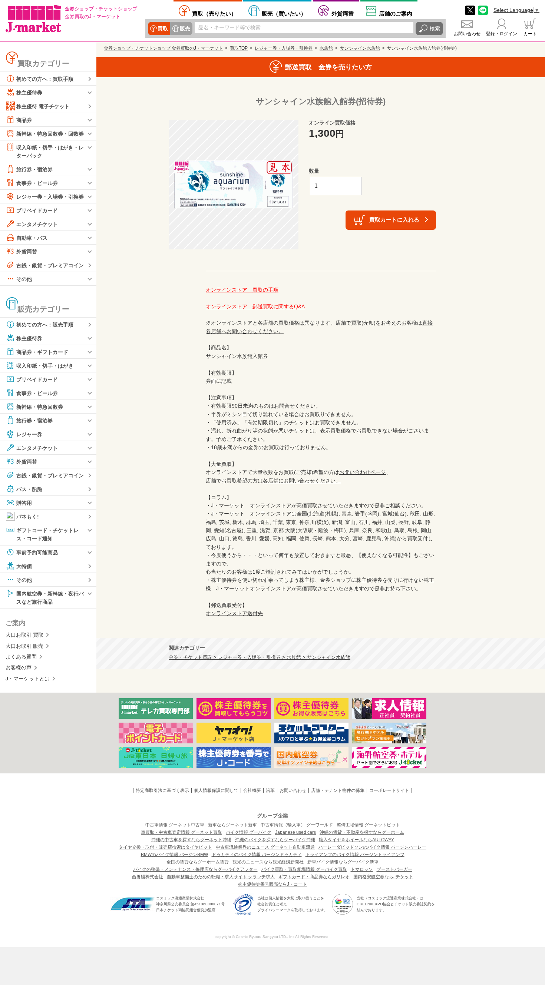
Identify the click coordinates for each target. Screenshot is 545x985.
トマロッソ (362, 869)
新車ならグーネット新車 (232, 825)
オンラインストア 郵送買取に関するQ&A (255, 306)
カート (530, 33)
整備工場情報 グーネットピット (368, 825)
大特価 (24, 566)
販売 (185, 28)
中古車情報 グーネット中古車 (174, 825)
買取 (163, 28)
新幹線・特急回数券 (39, 407)
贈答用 (24, 503)
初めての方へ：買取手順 (44, 79)
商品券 (24, 120)
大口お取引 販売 (24, 646)
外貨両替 (342, 13)
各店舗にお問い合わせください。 (302, 481)
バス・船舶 (29, 489)
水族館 (326, 48)
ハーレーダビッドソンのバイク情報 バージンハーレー (372, 847)
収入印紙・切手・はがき (44, 366)
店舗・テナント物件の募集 (337, 790)
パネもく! (27, 517)
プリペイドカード (37, 210)
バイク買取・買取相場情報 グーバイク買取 (304, 869)
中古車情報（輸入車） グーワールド (297, 825)
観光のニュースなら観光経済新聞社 (268, 862)
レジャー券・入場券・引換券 (50, 197)
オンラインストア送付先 (234, 613)
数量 (314, 171)
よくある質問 (21, 657)
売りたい (214, 13)
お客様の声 (19, 667)
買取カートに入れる (394, 219)
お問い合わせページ (362, 472)
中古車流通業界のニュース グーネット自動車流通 (265, 847)
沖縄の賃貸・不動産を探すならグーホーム (362, 832)
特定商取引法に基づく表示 (162, 790)
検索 (435, 28)
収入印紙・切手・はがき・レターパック (50, 152)
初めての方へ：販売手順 (44, 325)
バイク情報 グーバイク (248, 832)
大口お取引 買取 (24, 635)
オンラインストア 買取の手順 (242, 290)
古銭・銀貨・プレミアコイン (50, 265)
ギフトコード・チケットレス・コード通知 (47, 534)
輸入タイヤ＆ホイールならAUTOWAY (356, 839)
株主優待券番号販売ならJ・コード (272, 884)
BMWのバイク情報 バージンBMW (174, 854)
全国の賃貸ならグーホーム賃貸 (197, 862)
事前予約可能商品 (37, 552)
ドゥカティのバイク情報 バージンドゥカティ (257, 854)
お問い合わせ (467, 33)
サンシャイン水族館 (360, 48)
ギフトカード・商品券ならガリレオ (314, 876)
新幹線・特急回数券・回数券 (50, 134)
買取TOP (239, 48)
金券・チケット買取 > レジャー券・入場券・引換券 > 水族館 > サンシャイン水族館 (259, 657)
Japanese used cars (295, 832)
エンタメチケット (37, 224)
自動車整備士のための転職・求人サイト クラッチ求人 (221, 876)
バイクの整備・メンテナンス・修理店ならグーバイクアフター (195, 869)
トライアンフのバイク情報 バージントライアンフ (354, 854)
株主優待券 (29, 93)
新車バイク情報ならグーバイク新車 (343, 862)
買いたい (284, 13)
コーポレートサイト (389, 790)
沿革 (270, 790)
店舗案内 (395, 13)
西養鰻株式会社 (147, 876)
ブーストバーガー (394, 869)
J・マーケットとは (28, 678)
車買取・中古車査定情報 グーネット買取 (181, 832)
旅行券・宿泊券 (34, 169)
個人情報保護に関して (216, 790)
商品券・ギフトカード (42, 352)
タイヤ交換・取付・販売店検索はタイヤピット (165, 847)
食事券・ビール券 (37, 183)
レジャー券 (29, 434)
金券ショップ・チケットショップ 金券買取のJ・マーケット (163, 48)
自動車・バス (31, 238)
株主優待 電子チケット (43, 106)
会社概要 (252, 790)
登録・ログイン (501, 33)
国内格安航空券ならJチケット (383, 876)
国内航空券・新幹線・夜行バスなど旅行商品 (50, 597)
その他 (24, 279)
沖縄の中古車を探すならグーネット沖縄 (191, 839)
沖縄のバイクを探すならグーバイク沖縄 (275, 839)
